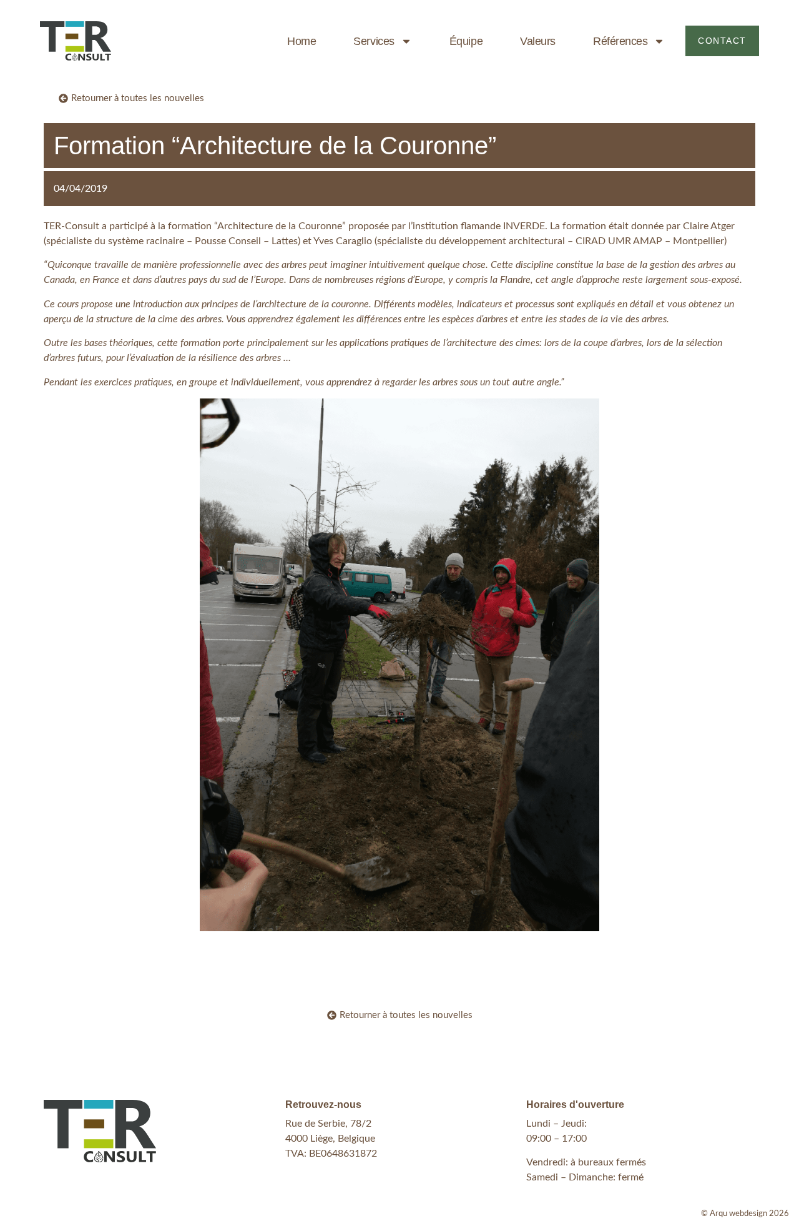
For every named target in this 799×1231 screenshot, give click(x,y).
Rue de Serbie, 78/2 (328, 1124)
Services (373, 41)
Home (301, 41)
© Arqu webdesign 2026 (745, 1213)
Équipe (466, 41)
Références (620, 41)
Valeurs (538, 41)
